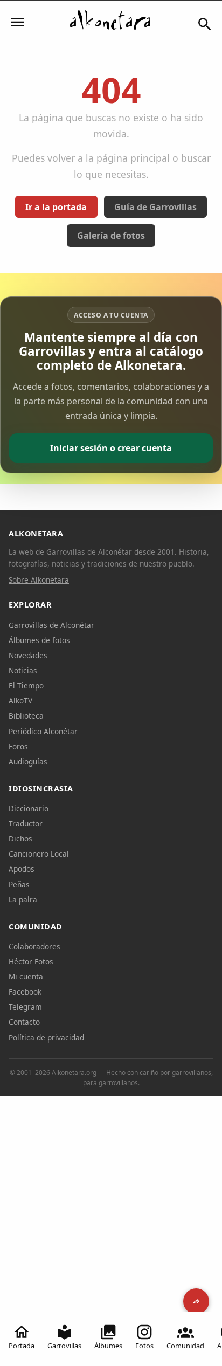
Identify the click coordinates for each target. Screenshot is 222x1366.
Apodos (21, 869)
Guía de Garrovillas (155, 207)
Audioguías (28, 761)
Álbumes (108, 1345)
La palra (23, 899)
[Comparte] (196, 1301)
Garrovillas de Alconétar (51, 625)
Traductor (26, 823)
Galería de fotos (111, 236)
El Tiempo (26, 685)
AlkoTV (20, 700)
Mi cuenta (26, 976)
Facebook (25, 991)
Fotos (144, 1345)
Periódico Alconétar (43, 731)
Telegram (25, 1007)
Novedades (28, 655)
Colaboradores (34, 946)
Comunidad (185, 1345)
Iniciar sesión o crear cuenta (111, 448)
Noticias (23, 670)
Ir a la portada (56, 207)
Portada (21, 1345)
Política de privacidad (46, 1037)
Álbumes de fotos (39, 640)
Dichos (20, 838)
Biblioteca (26, 715)
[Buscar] (205, 24)
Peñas (19, 884)
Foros (18, 746)
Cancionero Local (39, 853)
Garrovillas (64, 1345)
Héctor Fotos (31, 961)
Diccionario (28, 808)
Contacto (24, 1022)
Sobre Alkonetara (39, 580)
